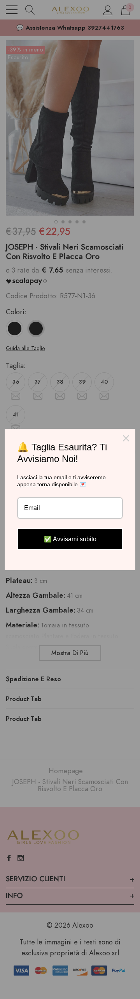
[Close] (126, 438)
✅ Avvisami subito (70, 539)
